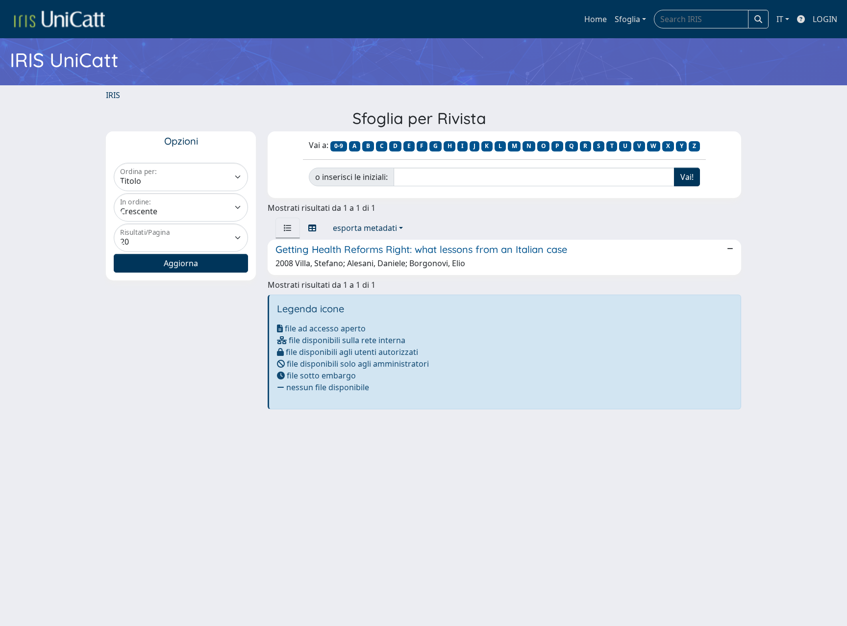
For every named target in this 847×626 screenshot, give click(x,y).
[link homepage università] (59, 19)
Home (595, 19)
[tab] (287, 228)
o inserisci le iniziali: (351, 177)
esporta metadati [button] (365, 228)
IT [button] (779, 19)
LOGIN (825, 19)
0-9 (338, 146)
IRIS (113, 95)
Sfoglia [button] (627, 19)
